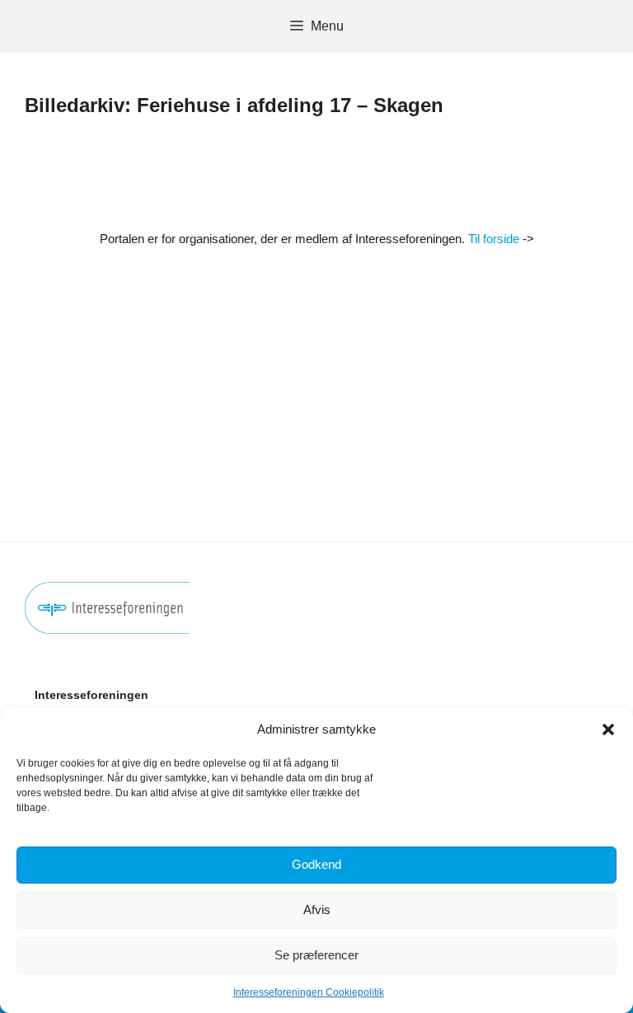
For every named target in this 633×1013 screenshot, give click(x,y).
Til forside (493, 239)
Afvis (317, 910)
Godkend (316, 864)
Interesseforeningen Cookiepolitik (308, 992)
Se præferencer (316, 955)
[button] (608, 729)
